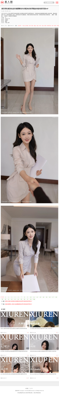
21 (8, 299)
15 (46, 297)
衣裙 (58, 25)
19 (2, 299)
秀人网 (6, 11)
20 (5, 299)
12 (37, 297)
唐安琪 (19, 25)
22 (11, 299)
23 (14, 299)
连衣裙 (26, 25)
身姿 (38, 25)
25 (21, 299)
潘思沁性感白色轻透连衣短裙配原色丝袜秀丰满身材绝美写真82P (18, 301)
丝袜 (30, 25)
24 (18, 299)
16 (49, 297)
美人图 (2, 11)
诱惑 (55, 25)
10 (30, 297)
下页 (34, 299)
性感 (24, 25)
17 (52, 297)
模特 (45, 25)
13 (40, 297)
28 (30, 299)
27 (27, 299)
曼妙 (35, 25)
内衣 (53, 25)
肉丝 (40, 25)
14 (43, 297)
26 (24, 299)
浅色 (43, 25)
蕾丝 (32, 25)
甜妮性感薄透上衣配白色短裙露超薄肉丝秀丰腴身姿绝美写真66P (18, 304)
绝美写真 (49, 25)
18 (56, 297)
